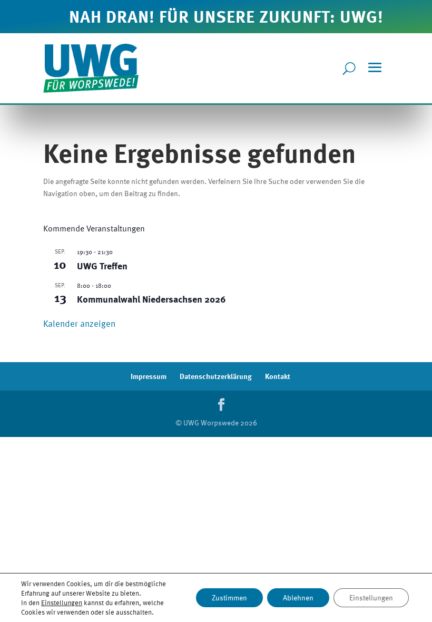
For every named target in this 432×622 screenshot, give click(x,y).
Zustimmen (229, 597)
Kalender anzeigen (79, 323)
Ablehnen (298, 597)
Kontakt (277, 376)
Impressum (148, 376)
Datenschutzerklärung (216, 376)
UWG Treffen (102, 265)
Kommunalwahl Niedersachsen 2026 (151, 298)
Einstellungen (61, 602)
